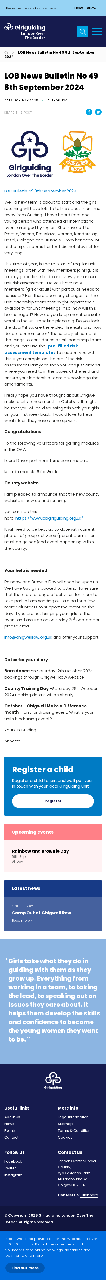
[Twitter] (98, 112)
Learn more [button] (49, 8)
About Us (12, 1117)
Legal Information (73, 1117)
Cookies (65, 1137)
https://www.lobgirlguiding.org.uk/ (49, 518)
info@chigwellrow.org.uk (28, 637)
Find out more (25, 1267)
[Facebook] (89, 112)
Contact (11, 1137)
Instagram (13, 1175)
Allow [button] (91, 8)
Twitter (10, 1168)
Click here (89, 1195)
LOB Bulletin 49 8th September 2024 (40, 191)
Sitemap (65, 1123)
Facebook (13, 1161)
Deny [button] (78, 8)
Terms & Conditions (75, 1130)
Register (53, 801)
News (9, 1123)
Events (10, 1130)
